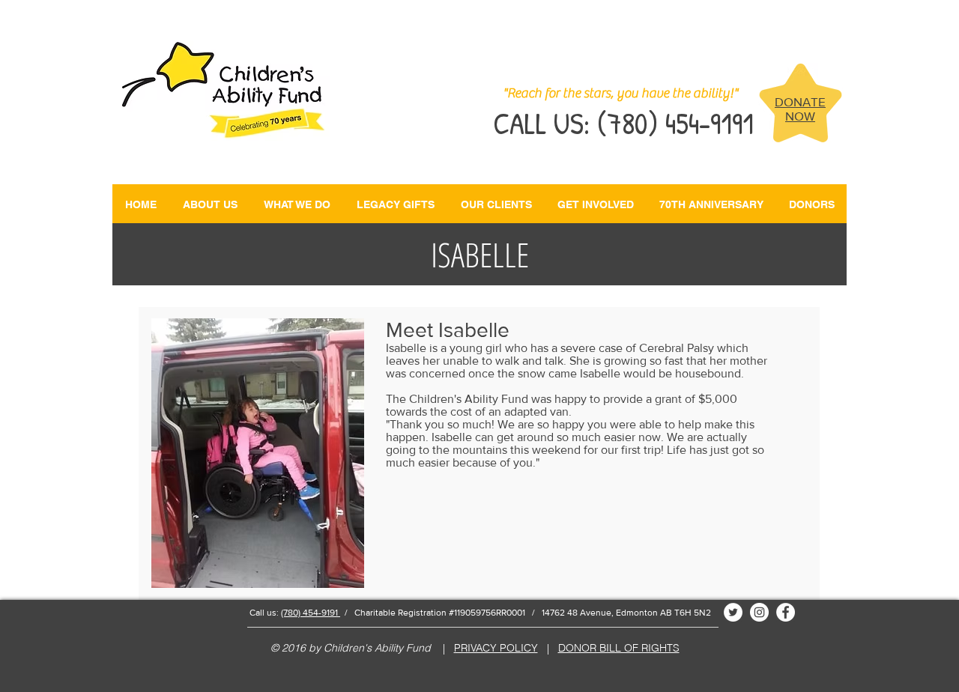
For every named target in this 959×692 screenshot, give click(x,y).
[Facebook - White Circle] (785, 612)
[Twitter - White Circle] (733, 612)
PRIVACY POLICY (496, 648)
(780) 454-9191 (310, 612)
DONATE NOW (800, 108)
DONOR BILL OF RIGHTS (619, 648)
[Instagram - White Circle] (759, 612)
